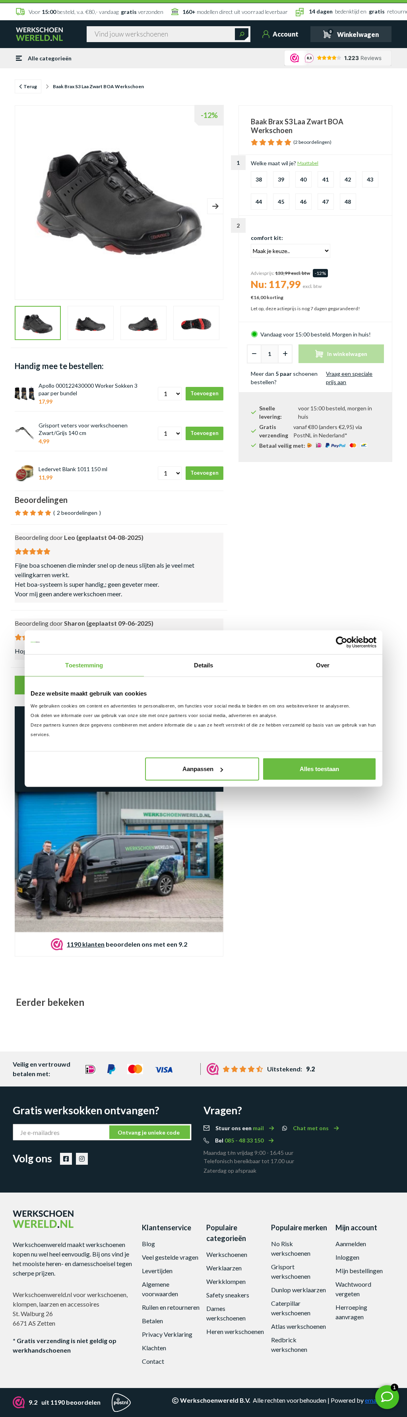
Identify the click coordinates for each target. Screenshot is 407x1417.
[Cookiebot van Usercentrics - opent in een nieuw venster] (341, 642)
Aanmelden (350, 1243)
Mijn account (356, 1227)
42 (348, 179)
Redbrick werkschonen (289, 1344)
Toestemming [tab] (84, 664)
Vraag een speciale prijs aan (349, 377)
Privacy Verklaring (167, 1334)
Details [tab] (203, 664)
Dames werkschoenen (226, 1313)
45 (281, 201)
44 (259, 201)
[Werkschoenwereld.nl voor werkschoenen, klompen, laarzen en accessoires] (39, 33)
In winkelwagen (347, 353)
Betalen (152, 1320)
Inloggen (347, 1257)
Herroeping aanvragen (351, 1311)
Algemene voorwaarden (160, 1288)
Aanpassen (197, 769)
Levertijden (157, 1270)
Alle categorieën (50, 58)
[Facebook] (66, 1159)
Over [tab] (322, 664)
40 (303, 179)
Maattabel (307, 163)
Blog (148, 1243)
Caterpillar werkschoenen (290, 1307)
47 (325, 201)
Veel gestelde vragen (170, 1257)
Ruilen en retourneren (171, 1307)
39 (281, 179)
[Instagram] (82, 1159)
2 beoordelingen (77, 512)
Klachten (154, 1347)
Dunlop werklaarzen (298, 1289)
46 (303, 201)
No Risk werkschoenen (290, 1248)
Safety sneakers (227, 1295)
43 (370, 179)
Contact (153, 1361)
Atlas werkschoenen (298, 1326)
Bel (240, 1140)
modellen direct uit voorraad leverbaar (235, 11)
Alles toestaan (319, 769)
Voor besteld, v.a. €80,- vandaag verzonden (96, 11)
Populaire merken (299, 1227)
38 (259, 179)
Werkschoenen (226, 1254)
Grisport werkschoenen (290, 1271)
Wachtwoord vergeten (353, 1288)
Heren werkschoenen (235, 1331)
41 (325, 179)
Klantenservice (166, 1227)
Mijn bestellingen (359, 1270)
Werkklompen (226, 1281)
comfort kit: (267, 237)
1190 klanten (86, 944)
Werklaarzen (224, 1268)
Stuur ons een (240, 1128)
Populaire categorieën (226, 1233)
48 (348, 201)
